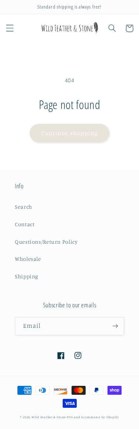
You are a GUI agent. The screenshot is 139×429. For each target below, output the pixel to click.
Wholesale (28, 259)
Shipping (26, 276)
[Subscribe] (115, 326)
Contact (24, 224)
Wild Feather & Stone (49, 417)
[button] (9, 28)
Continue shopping (69, 133)
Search (23, 207)
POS (70, 417)
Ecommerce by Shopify (100, 417)
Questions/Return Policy (46, 241)
